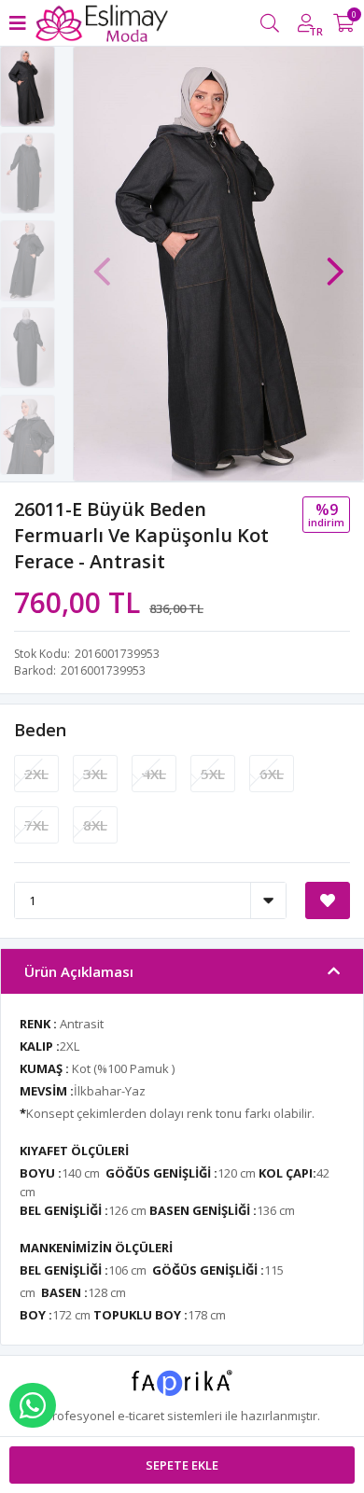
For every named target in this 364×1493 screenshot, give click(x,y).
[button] (335, 262)
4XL (154, 773)
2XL (36, 773)
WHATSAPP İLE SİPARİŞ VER (32, 1405)
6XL (271, 773)
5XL (213, 773)
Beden (40, 730)
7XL (36, 825)
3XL (95, 773)
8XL (95, 825)
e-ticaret (141, 1415)
